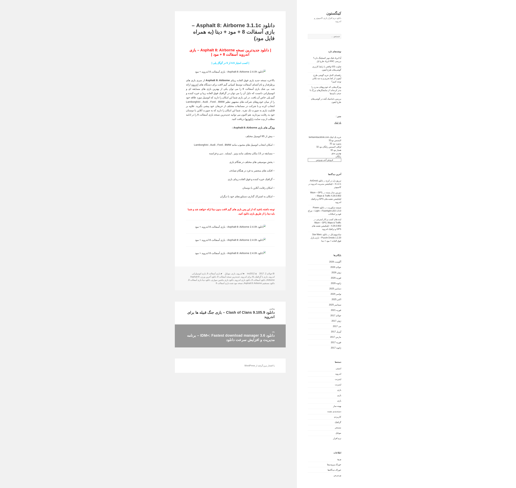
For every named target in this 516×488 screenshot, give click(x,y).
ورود (339, 459)
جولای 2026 (335, 267)
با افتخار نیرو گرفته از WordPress (259, 365)
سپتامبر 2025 (335, 305)
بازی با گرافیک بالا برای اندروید (254, 277)
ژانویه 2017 (336, 348)
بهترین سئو (336, 153)
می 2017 (337, 326)
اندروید (338, 374)
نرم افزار (337, 438)
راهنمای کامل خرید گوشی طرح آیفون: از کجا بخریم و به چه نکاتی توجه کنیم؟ (326, 78)
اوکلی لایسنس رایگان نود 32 (328, 147)
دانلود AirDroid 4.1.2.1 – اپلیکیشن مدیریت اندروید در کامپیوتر (324, 184)
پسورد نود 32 (335, 143)
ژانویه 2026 (336, 283)
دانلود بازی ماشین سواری (222, 280)
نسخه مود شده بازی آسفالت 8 (229, 283)
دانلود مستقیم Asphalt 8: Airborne (259, 283)
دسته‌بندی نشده (334, 411)
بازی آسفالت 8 (213, 273)
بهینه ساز (337, 406)
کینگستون (333, 13)
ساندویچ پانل (335, 234)
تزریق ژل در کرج (333, 181)
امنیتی (338, 368)
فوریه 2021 (336, 310)
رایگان (338, 156)
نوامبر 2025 (336, 294)
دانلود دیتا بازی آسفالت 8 (199, 280)
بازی (339, 390)
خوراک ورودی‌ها (334, 464)
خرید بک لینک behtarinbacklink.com (325, 137)
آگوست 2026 (335, 262)
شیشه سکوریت (334, 207)
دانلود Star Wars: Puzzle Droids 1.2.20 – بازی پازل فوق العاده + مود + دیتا (326, 237)
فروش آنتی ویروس (324, 160)
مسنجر (338, 427)
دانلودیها (249, 119)
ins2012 (251, 273)
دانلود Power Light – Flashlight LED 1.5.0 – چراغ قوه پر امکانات (324, 210)
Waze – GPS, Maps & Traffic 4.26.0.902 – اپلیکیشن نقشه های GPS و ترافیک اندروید (326, 225)
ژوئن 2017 (336, 321)
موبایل (338, 433)
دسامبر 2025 (335, 288)
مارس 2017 (335, 337)
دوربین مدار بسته (333, 192)
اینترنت (338, 379)
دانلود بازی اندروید (242, 280)
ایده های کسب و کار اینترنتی (328, 219)
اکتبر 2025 (336, 299)
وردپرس (337, 475)
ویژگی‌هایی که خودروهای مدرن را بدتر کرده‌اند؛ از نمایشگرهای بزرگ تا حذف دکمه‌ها (325, 90)
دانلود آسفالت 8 (258, 280)
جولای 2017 (335, 315)
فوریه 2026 (336, 278)
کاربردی (337, 417)
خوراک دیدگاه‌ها (334, 470)
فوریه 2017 (336, 342)
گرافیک (338, 422)
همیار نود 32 (335, 150)
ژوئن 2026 (336, 272)
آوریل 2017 (336, 331)
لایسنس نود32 (335, 140)
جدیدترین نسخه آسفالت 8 (228, 277)
